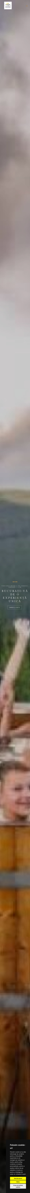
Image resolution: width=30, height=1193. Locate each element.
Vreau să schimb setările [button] (18, 1186)
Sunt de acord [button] (18, 1178)
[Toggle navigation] (27, 6)
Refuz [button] (18, 1182)
